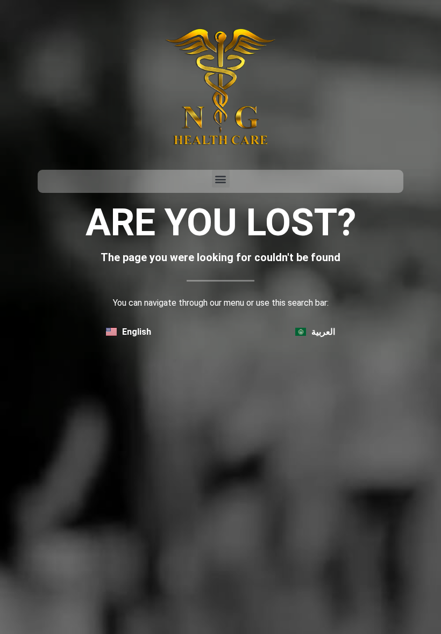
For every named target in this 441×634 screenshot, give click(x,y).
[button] (221, 179)
